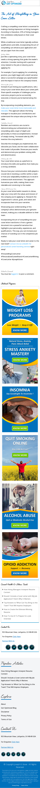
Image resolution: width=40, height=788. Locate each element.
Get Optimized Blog (8, 708)
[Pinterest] (32, 649)
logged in (14, 274)
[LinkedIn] (20, 649)
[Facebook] (8, 649)
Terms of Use (6, 719)
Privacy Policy (6, 715)
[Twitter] (14, 649)
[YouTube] (26, 649)
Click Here (17, 636)
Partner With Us (8, 641)
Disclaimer (5, 712)
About (3, 704)
